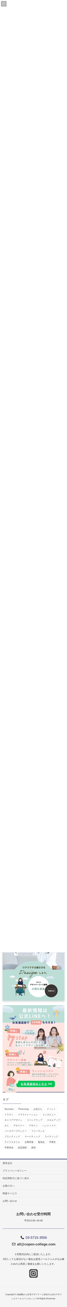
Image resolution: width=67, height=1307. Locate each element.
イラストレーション (28, 1114)
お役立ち (37, 1109)
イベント (51, 1109)
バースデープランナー (15, 1131)
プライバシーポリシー (15, 1170)
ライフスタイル (12, 1142)
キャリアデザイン (13, 1120)
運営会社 (7, 1163)
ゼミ (6, 1125)
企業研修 (29, 1142)
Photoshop (23, 1109)
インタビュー (49, 1114)
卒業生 (52, 1142)
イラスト (8, 1114)
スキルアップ (53, 1120)
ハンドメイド (49, 1125)
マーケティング (32, 1136)
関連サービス (10, 1193)
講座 (33, 1147)
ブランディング (12, 1136)
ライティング (51, 1136)
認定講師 (22, 1147)
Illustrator (9, 1109)
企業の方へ (9, 1185)
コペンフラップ (34, 1120)
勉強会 (41, 1142)
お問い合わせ (10, 1201)
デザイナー (19, 1125)
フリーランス (38, 1131)
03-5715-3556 (36, 1237)
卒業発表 (8, 1147)
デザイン (33, 1125)
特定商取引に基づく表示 (16, 1178)
